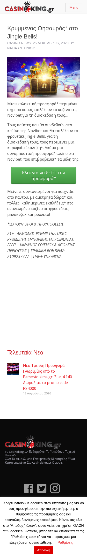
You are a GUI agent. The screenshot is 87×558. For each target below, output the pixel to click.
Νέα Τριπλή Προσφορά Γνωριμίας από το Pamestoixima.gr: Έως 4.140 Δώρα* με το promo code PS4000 (47, 377)
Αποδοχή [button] (43, 550)
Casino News (19, 43)
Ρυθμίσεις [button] (65, 542)
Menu (73, 7)
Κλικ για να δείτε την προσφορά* (43, 175)
